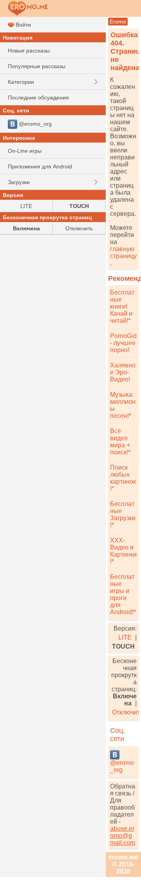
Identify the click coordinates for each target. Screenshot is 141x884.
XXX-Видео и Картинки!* (123, 551)
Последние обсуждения (38, 97)
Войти (22, 25)
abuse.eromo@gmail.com (122, 835)
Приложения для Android (40, 166)
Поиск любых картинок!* (123, 478)
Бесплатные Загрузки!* (123, 514)
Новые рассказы (29, 50)
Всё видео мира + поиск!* (120, 442)
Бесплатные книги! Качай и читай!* (122, 306)
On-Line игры (25, 151)
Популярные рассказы (36, 66)
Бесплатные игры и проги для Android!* (123, 594)
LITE (125, 637)
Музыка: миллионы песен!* (123, 405)
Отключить (79, 228)
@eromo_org (122, 766)
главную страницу (123, 252)
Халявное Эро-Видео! (123, 372)
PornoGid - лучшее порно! (123, 343)
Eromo (118, 21)
